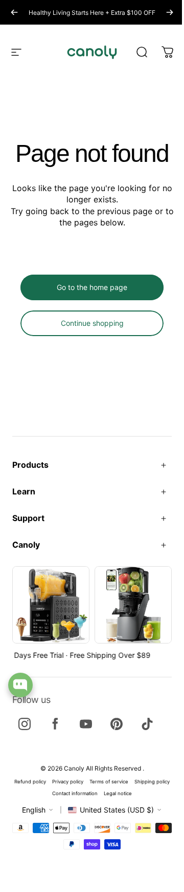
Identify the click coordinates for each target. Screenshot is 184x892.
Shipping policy (152, 781)
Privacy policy (67, 781)
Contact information (75, 793)
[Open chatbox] (20, 685)
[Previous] (14, 12)
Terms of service (108, 781)
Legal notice (118, 793)
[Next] (169, 12)
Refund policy (30, 781)
